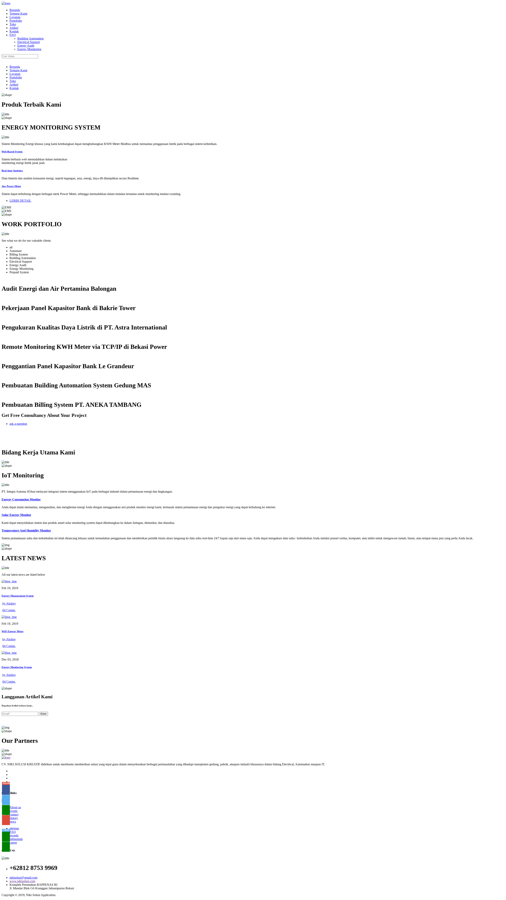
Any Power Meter (11, 186)
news (12, 821)
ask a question (18, 423)
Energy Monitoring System (17, 667)
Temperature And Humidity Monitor (26, 530)
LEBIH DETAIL (20, 200)
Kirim (43, 713)
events (13, 811)
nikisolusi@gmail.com (23, 877)
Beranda (14, 10)
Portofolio (15, 20)
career (13, 842)
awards (13, 835)
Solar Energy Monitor (16, 515)
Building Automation (30, 38)
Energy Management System (18, 595)
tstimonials (16, 839)
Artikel (13, 27)
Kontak (14, 31)
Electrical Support (28, 42)
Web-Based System (12, 151)
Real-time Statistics (12, 170)
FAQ (12, 35)
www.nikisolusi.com (22, 881)
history (13, 818)
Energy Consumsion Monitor (21, 499)
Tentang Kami (18, 13)
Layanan (14, 17)
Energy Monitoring (29, 49)
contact (13, 814)
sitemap (14, 828)
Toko (12, 24)
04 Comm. (9, 610)
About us (15, 807)
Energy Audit (25, 45)
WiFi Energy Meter (13, 631)
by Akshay (9, 603)
